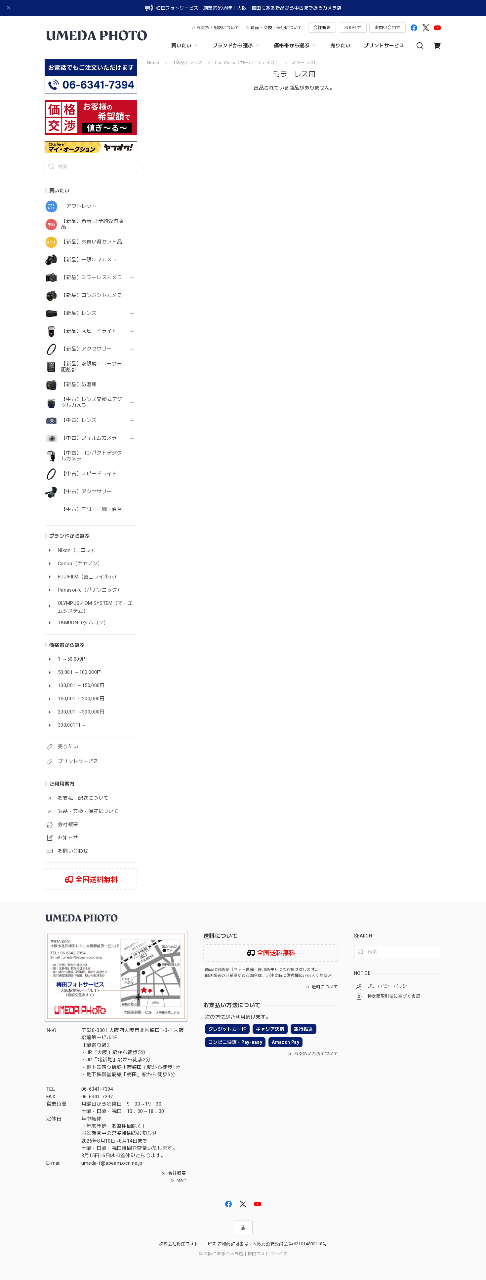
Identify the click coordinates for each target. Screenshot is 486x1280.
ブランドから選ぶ (233, 46)
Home (153, 62)
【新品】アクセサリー (86, 349)
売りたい (340, 46)
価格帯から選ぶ (291, 46)
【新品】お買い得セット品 (91, 242)
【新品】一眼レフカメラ (89, 260)
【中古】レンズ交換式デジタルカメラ (91, 402)
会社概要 (322, 27)
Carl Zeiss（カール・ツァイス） (247, 62)
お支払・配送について (217, 27)
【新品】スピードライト (89, 331)
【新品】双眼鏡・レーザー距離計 (91, 367)
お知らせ (352, 27)
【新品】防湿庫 (79, 384)
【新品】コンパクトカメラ (91, 295)
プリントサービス (384, 46)
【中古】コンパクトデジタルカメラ (91, 456)
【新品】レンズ (79, 313)
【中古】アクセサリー (86, 491)
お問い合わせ (387, 27)
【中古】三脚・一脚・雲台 (91, 509)
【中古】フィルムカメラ (89, 438)
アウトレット (79, 206)
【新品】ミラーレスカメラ (91, 277)
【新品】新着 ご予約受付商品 (92, 224)
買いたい (181, 46)
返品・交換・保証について (276, 27)
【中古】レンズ (79, 420)
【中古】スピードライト (89, 474)
